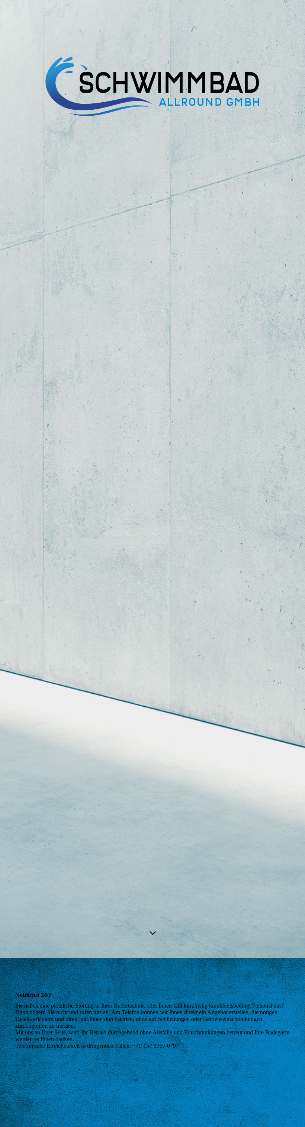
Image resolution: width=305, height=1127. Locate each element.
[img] (152, 479)
